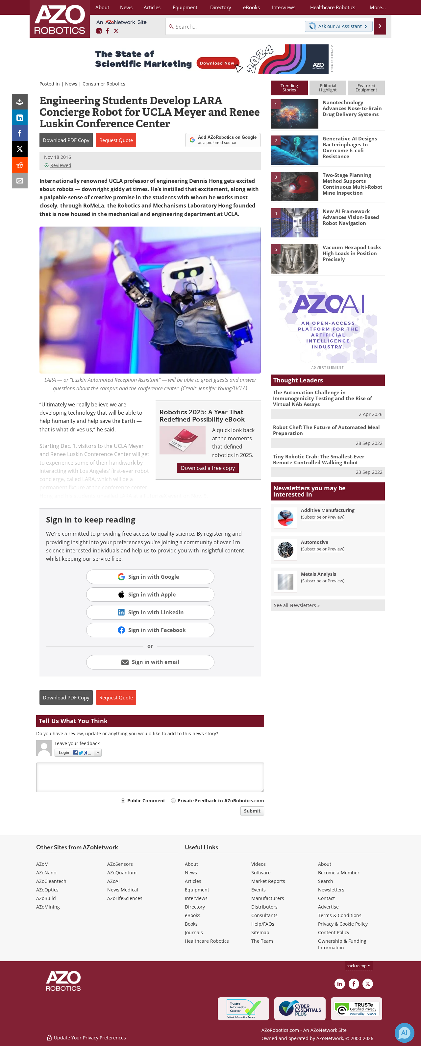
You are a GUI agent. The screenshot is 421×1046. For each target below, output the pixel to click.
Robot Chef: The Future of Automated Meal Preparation (326, 430)
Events (258, 890)
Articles (193, 881)
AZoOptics (47, 890)
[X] (20, 149)
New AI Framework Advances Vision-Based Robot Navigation (351, 217)
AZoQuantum (121, 872)
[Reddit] (20, 165)
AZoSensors (120, 864)
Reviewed (60, 165)
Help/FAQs (262, 924)
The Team (262, 941)
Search (325, 881)
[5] (294, 258)
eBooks (192, 915)
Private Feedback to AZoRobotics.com (221, 800)
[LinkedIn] (20, 117)
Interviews (196, 898)
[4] (294, 222)
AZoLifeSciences (124, 898)
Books (191, 924)
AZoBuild (46, 898)
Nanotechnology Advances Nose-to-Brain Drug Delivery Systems (352, 108)
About (191, 864)
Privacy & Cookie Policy (343, 924)
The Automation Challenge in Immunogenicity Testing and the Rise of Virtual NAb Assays (322, 398)
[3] (294, 186)
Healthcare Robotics (207, 941)
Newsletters (331, 890)
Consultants (264, 915)
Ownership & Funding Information (342, 944)
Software (261, 872)
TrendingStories (289, 88)
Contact (326, 898)
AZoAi (113, 881)
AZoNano (46, 872)
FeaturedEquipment (366, 88)
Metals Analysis (318, 574)
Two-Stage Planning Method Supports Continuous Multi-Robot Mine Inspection (353, 184)
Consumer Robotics (104, 84)
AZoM (42, 864)
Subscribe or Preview (322, 517)
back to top (356, 965)
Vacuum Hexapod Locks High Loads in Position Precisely (352, 253)
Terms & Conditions (339, 915)
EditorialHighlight (328, 88)
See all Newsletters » (297, 605)
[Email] (20, 180)
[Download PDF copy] (20, 101)
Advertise (328, 907)
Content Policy (333, 932)
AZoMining (48, 907)
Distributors (264, 907)
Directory (195, 907)
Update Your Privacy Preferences (89, 1037)
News (71, 84)
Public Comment (146, 800)
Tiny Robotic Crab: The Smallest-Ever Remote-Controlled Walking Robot (318, 459)
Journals (194, 932)
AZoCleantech (51, 881)
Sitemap (260, 932)
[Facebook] (20, 133)
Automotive (314, 542)
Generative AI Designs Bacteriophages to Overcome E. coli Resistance (350, 147)
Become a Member (338, 872)
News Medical (122, 890)
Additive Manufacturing (328, 510)
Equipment (197, 890)
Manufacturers (267, 898)
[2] (294, 150)
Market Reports (268, 881)
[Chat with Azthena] (404, 1033)
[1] (294, 113)
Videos (258, 864)
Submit (252, 811)
